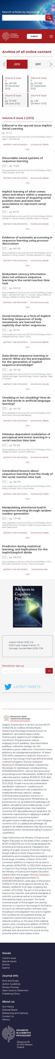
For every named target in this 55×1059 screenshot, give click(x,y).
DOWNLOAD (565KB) (40, 261)
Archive (6, 964)
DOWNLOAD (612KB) (40, 457)
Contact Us (8, 1016)
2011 (38, 64)
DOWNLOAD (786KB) (40, 421)
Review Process (10, 987)
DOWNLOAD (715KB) (40, 494)
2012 (17, 64)
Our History (8, 1006)
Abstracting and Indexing (15, 1013)
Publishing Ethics (11, 993)
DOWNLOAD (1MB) (40, 569)
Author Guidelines (11, 984)
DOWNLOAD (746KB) (40, 533)
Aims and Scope (10, 980)
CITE (27, 150)
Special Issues (9, 961)
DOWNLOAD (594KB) (40, 384)
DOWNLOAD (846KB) (40, 224)
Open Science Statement (15, 990)
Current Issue (9, 958)
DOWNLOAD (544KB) (39, 302)
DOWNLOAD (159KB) (40, 145)
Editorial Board (9, 1010)
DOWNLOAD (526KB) (40, 178)
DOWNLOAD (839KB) (40, 342)
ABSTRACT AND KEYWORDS (15, 145)
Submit (34, 36)
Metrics (6, 1019)
